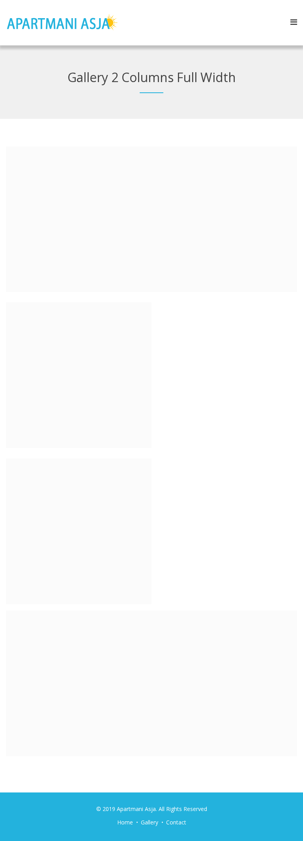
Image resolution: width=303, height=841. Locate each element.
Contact (176, 822)
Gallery (149, 822)
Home (125, 822)
